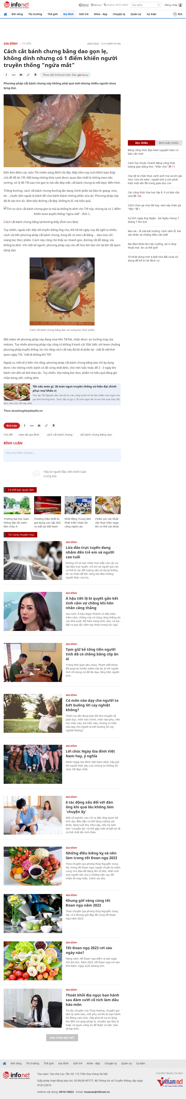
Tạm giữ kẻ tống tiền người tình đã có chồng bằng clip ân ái (92, 654)
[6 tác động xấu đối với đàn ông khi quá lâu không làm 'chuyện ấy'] (33, 815)
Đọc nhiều (141, 143)
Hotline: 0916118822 (117, 4)
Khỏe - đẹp (100, 14)
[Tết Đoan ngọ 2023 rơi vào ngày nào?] (33, 960)
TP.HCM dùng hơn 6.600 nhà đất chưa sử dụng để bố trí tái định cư (153, 258)
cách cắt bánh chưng (59, 434)
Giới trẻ (83, 14)
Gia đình (68, 14)
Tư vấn (26, 43)
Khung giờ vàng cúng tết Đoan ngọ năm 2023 (88, 903)
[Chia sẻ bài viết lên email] (21, 75)
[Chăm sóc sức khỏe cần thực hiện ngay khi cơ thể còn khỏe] (108, 505)
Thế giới (53, 14)
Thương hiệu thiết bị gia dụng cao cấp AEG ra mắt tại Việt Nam (47, 522)
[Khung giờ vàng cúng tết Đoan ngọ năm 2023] (33, 913)
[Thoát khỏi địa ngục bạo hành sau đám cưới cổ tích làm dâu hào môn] (33, 1008)
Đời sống (17, 14)
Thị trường (35, 14)
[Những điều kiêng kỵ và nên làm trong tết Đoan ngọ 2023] (33, 866)
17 (173, 166)
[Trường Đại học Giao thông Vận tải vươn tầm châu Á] (17, 505)
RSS (180, 14)
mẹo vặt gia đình (29, 434)
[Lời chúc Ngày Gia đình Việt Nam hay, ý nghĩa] (33, 764)
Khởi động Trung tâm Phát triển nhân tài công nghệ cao (78, 522)
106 (138, 196)
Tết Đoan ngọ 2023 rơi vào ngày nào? (89, 950)
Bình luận (12, 425)
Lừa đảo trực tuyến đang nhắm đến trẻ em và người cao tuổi (90, 552)
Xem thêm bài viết (62, 1037)
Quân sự (136, 14)
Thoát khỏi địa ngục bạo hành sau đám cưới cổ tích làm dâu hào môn (92, 1000)
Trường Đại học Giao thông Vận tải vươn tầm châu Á (16, 522)
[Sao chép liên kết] (28, 75)
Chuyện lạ (119, 14)
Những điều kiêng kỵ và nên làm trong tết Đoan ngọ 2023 (91, 855)
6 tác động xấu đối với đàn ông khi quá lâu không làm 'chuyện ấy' (90, 807)
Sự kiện (151, 14)
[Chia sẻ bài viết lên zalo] (13, 75)
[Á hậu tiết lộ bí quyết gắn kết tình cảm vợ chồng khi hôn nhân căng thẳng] (33, 611)
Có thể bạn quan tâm (21, 489)
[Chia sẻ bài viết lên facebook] (6, 75)
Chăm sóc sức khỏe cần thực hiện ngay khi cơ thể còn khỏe (107, 522)
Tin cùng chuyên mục (21, 534)
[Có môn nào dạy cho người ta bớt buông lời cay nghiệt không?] (33, 713)
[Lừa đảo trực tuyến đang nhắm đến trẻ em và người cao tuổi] (33, 560)
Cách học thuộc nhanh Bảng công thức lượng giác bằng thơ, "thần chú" (151, 164)
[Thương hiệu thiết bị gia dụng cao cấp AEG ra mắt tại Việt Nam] (47, 505)
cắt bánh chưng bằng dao (96, 434)
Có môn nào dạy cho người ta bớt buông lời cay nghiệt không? (92, 705)
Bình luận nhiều (169, 143)
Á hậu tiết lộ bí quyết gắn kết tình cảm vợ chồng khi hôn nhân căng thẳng (92, 603)
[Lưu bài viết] (35, 75)
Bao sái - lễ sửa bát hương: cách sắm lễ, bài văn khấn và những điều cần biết (154, 232)
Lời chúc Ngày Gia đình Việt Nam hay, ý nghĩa (90, 753)
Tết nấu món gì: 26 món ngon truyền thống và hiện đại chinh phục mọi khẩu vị (74, 388)
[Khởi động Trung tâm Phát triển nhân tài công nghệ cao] (78, 505)
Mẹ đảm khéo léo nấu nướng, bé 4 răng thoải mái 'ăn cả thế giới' (152, 245)
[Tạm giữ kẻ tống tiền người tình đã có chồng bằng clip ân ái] (33, 662)
